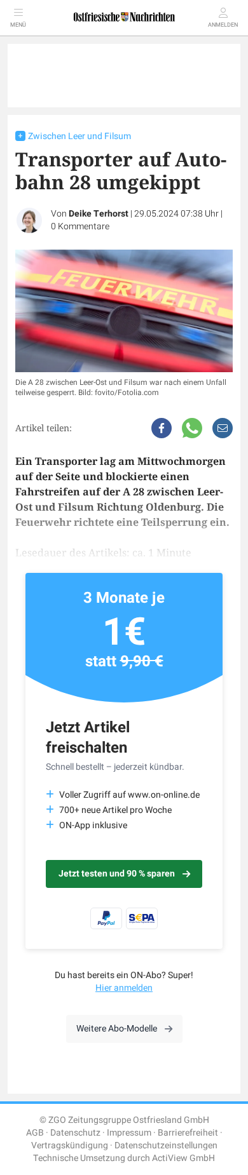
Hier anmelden (124, 988)
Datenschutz (75, 1132)
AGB (35, 1132)
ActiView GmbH (183, 1158)
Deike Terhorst (98, 213)
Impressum (129, 1132)
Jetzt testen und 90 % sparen (117, 873)
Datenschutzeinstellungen (165, 1145)
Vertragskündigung (69, 1145)
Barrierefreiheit (188, 1132)
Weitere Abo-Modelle (116, 1028)
